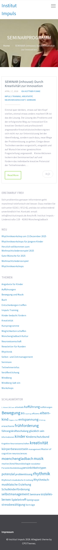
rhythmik (41, 473)
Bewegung (11, 413)
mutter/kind (8, 463)
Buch (4, 299)
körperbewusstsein (15, 449)
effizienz (36, 413)
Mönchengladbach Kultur (15, 336)
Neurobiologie (22, 463)
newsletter (36, 463)
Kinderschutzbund (37, 437)
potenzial (8, 474)
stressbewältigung (13, 504)
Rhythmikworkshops (13, 266)
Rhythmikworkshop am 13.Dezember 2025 (24, 236)
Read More (13, 175)
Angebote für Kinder (12, 284)
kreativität (39, 443)
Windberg (7, 377)
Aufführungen (9, 289)
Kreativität (27, 96)
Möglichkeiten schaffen (14, 331)
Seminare (31, 99)
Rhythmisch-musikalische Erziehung (17, 480)
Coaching (28, 414)
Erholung (42, 420)
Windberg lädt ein (11, 382)
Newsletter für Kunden (14, 346)
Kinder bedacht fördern (14, 315)
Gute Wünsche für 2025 (14, 255)
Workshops (7, 388)
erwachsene (8, 426)
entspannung (28, 419)
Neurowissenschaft (15, 99)
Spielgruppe (32, 499)
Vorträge (30, 504)
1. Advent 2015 (6, 407)
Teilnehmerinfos (10, 367)
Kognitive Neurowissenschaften (15, 443)
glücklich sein (36, 431)
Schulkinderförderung (16, 489)
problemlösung (23, 474)
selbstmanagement (15, 494)
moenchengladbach (17, 458)
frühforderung (27, 425)
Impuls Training (13, 96)
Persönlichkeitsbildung (12, 468)
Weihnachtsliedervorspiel (15, 260)
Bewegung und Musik (13, 294)
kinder (20, 436)
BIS (23, 413)
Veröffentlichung (10, 372)
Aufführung (32, 407)
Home (6, 45)
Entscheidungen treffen (14, 305)
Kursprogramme (10, 325)
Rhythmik (7, 351)
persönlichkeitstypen (34, 467)
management (35, 449)
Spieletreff (18, 500)
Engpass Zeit (13, 420)
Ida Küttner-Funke (30, 91)
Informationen (8, 437)
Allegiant (36, 539)
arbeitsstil (19, 407)
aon (13, 407)
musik (39, 458)
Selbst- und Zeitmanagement (17, 356)
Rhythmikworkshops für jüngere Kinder (22, 241)
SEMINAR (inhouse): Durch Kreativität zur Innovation (24, 83)
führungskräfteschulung (15, 431)
